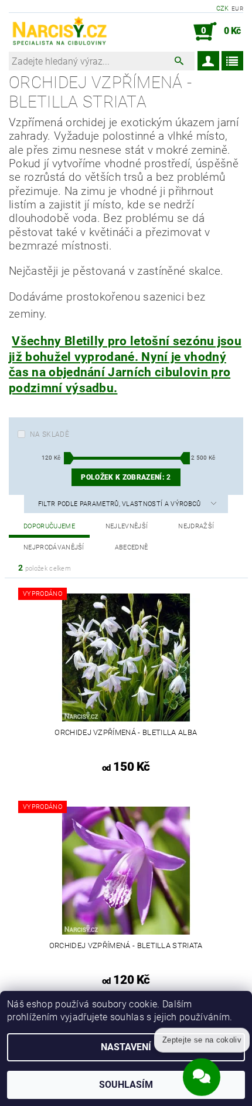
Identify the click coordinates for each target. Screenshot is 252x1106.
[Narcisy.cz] (59, 31)
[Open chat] (201, 1075)
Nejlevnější (126, 526)
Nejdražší (196, 526)
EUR (237, 8)
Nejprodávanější (53, 547)
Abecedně (131, 547)
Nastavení (126, 1047)
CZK (222, 8)
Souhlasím (126, 1084)
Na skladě (49, 434)
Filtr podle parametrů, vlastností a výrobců (120, 504)
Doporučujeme (49, 526)
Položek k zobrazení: (126, 477)
